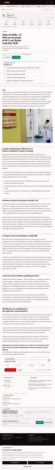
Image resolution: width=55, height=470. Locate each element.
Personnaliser (27, 466)
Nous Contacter (32, 441)
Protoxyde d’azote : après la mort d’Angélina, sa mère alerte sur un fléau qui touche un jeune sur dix (40, 381)
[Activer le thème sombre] (47, 2)
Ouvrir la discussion (17, 437)
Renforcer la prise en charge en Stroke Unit (15, 71)
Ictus (26, 345)
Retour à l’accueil (6, 439)
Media (5, 2)
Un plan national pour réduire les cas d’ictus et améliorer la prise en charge (22, 67)
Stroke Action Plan (12, 347)
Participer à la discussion (26, 54)
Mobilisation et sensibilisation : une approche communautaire (19, 80)
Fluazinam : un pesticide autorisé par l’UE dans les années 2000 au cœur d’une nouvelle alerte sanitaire (39, 385)
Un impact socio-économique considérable (15, 74)
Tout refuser (40, 462)
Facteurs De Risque (35, 347)
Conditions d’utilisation (34, 439)
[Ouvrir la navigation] (51, 2)
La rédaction (40, 441)
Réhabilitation (24, 347)
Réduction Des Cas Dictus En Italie (13, 345)
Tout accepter (15, 462)
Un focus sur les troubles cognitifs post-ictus (16, 77)
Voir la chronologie (7, 437)
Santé (47, 345)
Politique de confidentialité (35, 437)
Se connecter (39, 422)
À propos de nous (45, 439)
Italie (4, 347)
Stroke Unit (32, 345)
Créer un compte (48, 422)
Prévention (40, 345)
